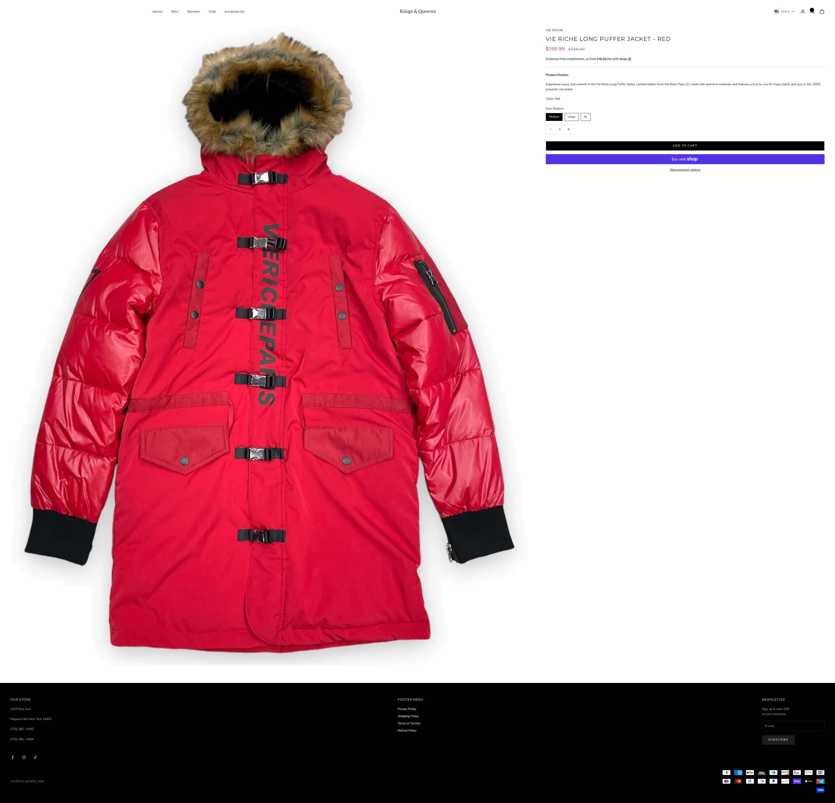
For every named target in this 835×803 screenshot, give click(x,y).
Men (174, 11)
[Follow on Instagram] (24, 757)
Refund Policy (407, 730)
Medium (554, 116)
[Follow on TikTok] (35, 757)
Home (157, 11)
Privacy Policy (407, 709)
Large (571, 116)
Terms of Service (409, 723)
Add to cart (685, 146)
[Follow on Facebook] (12, 757)
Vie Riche (554, 30)
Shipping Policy (408, 716)
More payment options (685, 170)
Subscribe (778, 740)
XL (586, 116)
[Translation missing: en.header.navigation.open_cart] (822, 11)
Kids (212, 11)
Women (193, 11)
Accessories (235, 11)
